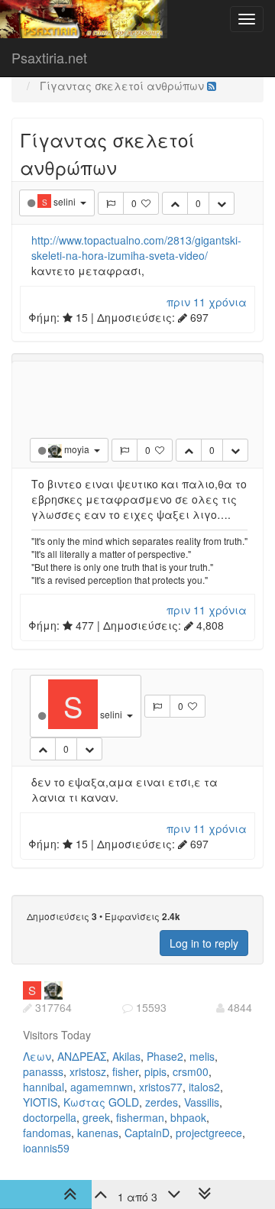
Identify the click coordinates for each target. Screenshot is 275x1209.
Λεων (37, 1056)
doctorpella (49, 1117)
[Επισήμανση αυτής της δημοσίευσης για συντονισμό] (111, 203)
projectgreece (209, 1132)
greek (96, 1117)
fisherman (140, 1117)
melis (202, 1056)
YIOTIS (40, 1102)
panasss (43, 1071)
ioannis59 (46, 1148)
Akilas (126, 1056)
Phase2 (165, 1056)
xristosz (88, 1071)
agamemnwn (101, 1086)
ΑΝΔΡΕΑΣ (81, 1056)
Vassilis (201, 1102)
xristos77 (161, 1086)
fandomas (47, 1132)
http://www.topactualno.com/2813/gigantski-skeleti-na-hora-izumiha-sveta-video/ (136, 247)
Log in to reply (204, 943)
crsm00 (191, 1071)
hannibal (43, 1086)
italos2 (204, 1086)
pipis (155, 1071)
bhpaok (188, 1117)
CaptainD (147, 1132)
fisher (125, 1071)
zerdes (161, 1102)
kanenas (97, 1132)
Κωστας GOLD (101, 1102)
